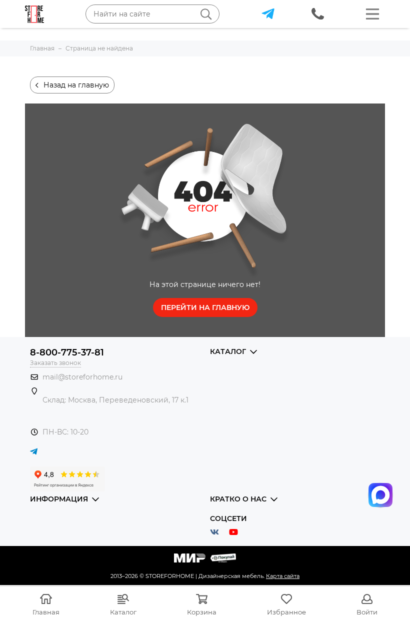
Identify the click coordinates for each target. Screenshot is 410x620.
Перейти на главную (205, 307)
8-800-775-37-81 (67, 352)
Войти (367, 612)
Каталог (123, 612)
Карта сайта (283, 576)
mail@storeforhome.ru (82, 377)
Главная (46, 612)
